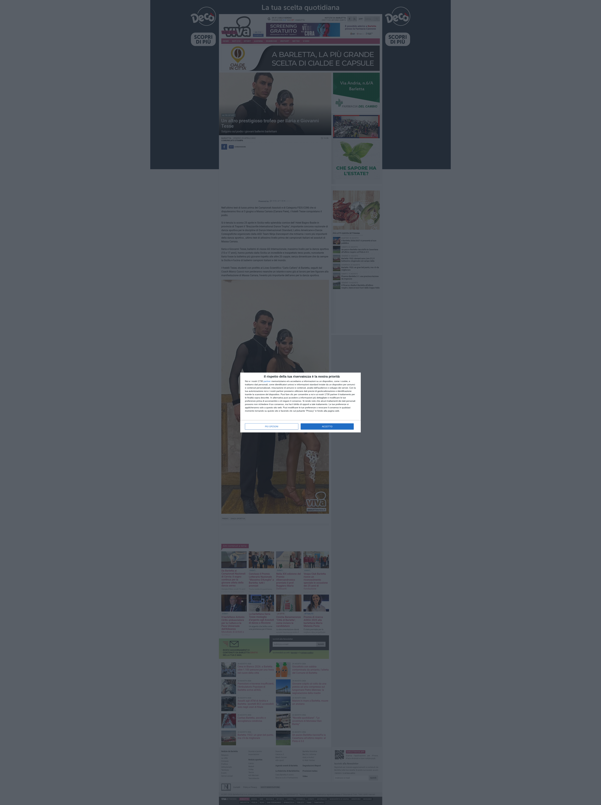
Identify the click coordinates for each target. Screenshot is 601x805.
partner (267, 381)
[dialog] (300, 402)
